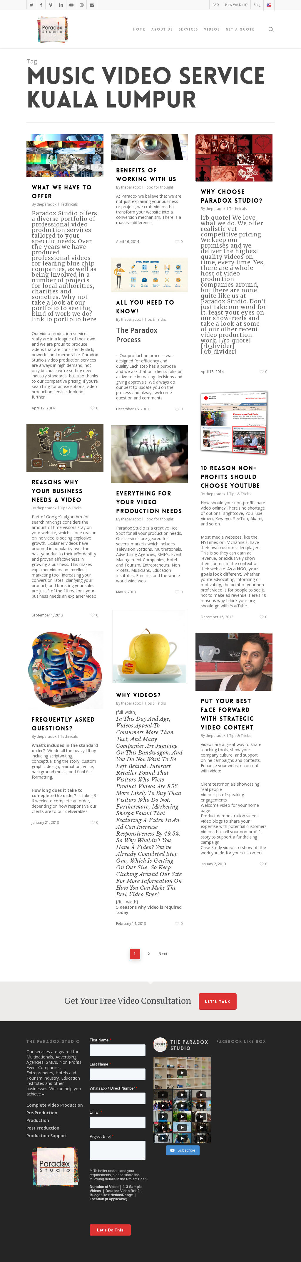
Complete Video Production (54, 1105)
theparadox (46, 204)
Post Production (42, 1128)
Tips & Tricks (155, 319)
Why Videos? (138, 695)
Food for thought (159, 187)
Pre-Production (41, 1112)
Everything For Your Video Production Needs (149, 502)
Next (163, 953)
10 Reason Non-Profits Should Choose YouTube (230, 477)
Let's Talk (217, 1001)
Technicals (69, 204)
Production (37, 1120)
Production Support (46, 1135)
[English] (268, 5)
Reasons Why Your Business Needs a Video (57, 491)
